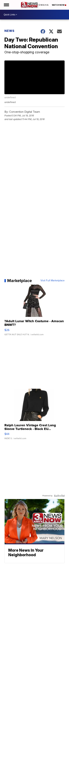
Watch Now (58, 5)
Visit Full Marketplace (52, 280)
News (9, 31)
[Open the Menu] (6, 5)
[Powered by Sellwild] (59, 495)
